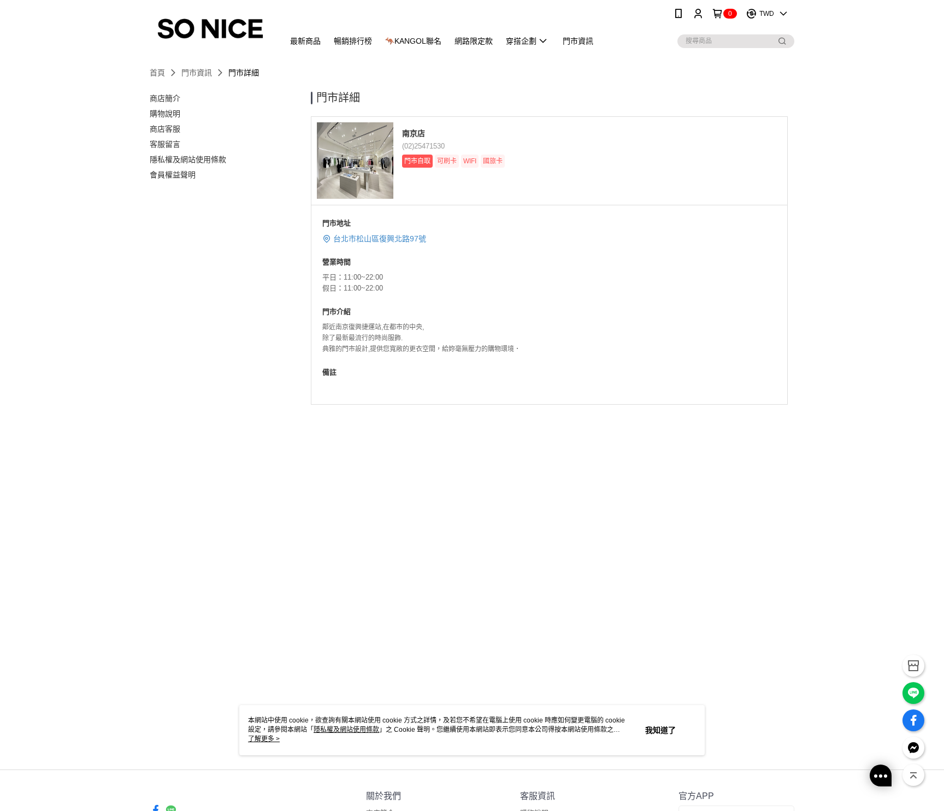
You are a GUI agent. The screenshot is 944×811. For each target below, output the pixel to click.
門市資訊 (196, 72)
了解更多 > (264, 739)
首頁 (157, 72)
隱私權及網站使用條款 (346, 729)
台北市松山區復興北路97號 (379, 238)
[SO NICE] (210, 28)
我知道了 (660, 730)
